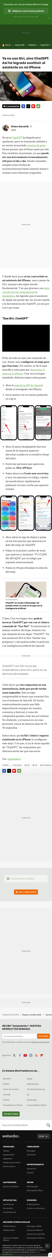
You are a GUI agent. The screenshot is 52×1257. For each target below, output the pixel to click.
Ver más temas (11, 1114)
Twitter (28, 106)
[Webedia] (10, 1137)
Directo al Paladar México (11, 1239)
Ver (27, 892)
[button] (21, 126)
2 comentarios (12, 106)
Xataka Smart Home (11, 1162)
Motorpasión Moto (35, 1190)
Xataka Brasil (8, 1230)
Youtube (25, 1055)
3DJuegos (31, 1150)
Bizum (8, 44)
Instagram (31, 1055)
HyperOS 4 (45, 44)
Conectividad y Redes (37, 1105)
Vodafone (32, 44)
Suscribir (43, 1036)
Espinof (30, 1172)
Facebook (23, 106)
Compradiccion (9, 1212)
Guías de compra (11, 1089)
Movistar (7, 1078)
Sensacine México (35, 1230)
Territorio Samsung (36, 1089)
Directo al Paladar (11, 1186)
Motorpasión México (36, 1238)
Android (6, 1094)
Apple (29, 1078)
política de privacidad (40, 1042)
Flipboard (33, 106)
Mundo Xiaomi (9, 1166)
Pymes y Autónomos (36, 1208)
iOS (28, 765)
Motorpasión (32, 1186)
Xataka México (9, 1226)
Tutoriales (17, 765)
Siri (36, 765)
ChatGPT (17, 137)
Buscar (48, 1124)
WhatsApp (32, 1099)
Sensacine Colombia (36, 1234)
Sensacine (31, 1168)
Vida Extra (31, 1154)
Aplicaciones (33, 1083)
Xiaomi (6, 1083)
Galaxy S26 (19, 44)
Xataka (6, 1150)
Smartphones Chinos (13, 1105)
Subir (41, 1136)
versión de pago (36, 145)
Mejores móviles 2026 (32, 1014)
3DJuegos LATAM (34, 1226)
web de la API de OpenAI (28, 385)
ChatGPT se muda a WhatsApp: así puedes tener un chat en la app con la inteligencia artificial (24, 605)
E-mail (38, 106)
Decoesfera (8, 1208)
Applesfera (14, 759)
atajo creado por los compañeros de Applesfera (26, 292)
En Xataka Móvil (12, 600)
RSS (36, 1055)
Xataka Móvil (8, 1154)
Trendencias (8, 1204)
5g (28, 1094)
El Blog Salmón (33, 1204)
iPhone (6, 1099)
